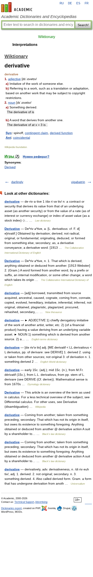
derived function (61, 133)
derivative (12, 201)
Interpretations (24, 45)
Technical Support (24, 502)
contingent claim (36, 133)
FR (86, 3)
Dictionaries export (11, 508)
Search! (83, 25)
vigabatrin (78, 182)
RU (62, 3)
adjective (14, 79)
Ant (8, 137)
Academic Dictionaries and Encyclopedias (39, 16)
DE (70, 3)
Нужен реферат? (36, 156)
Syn (9, 133)
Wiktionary (46, 37)
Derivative (12, 228)
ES (78, 3)
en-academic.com (17, 7)
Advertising (41, 502)
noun (11, 102)
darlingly (17, 182)
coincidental (21, 137)
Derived (10, 167)
